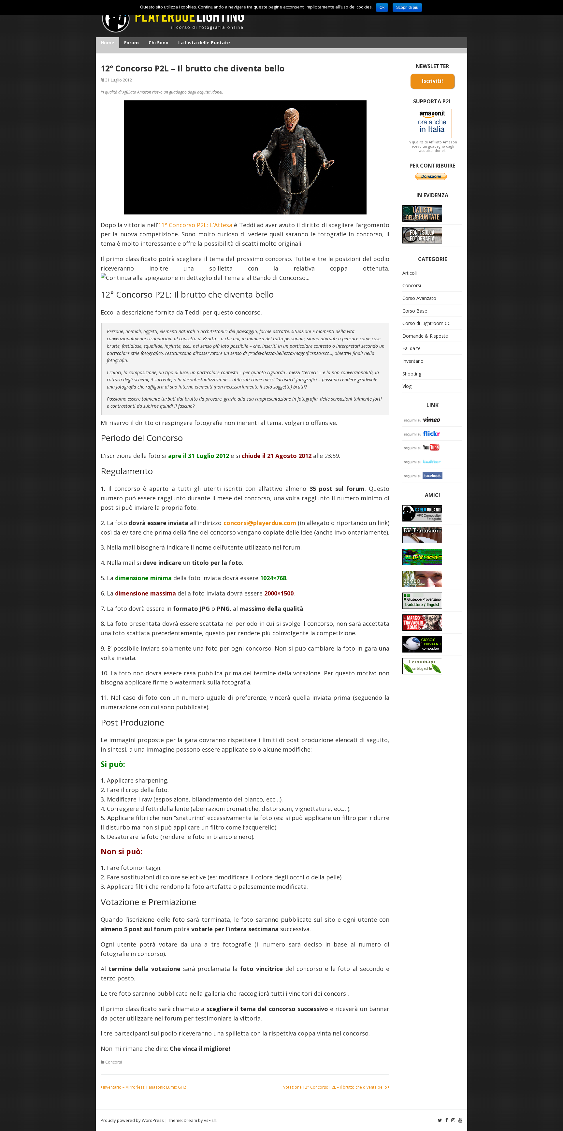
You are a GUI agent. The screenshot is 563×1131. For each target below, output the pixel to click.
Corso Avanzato (419, 298)
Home (107, 42)
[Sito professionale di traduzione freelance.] (422, 600)
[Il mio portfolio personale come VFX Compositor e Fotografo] (422, 513)
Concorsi (113, 1062)
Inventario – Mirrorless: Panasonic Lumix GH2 (144, 1087)
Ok (382, 7)
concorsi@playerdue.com (260, 523)
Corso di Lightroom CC (426, 323)
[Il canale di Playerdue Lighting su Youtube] (423, 447)
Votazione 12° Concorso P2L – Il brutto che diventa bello (335, 1087)
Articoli (409, 273)
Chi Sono (158, 42)
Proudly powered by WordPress (132, 1120)
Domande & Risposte (425, 336)
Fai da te (411, 348)
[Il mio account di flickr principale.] (423, 433)
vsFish (210, 1120)
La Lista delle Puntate (204, 42)
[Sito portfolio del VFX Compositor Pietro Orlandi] (422, 578)
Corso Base (414, 311)
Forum (131, 42)
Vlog (406, 386)
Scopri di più (407, 7)
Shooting (411, 374)
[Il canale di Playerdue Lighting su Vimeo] (423, 419)
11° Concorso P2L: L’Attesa (195, 225)
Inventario (413, 361)
